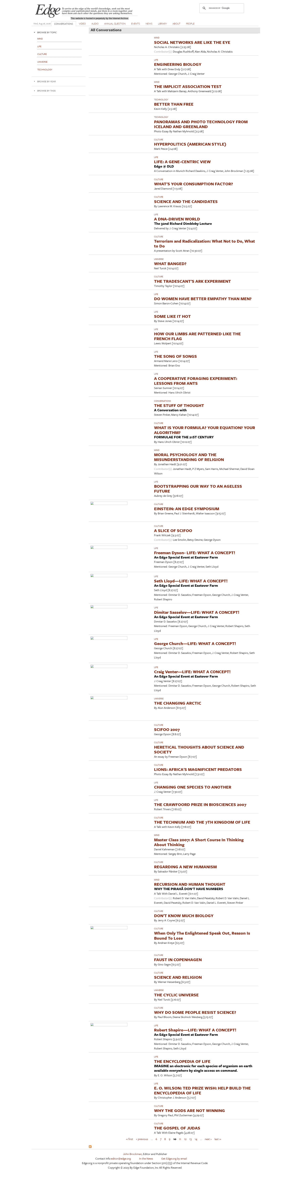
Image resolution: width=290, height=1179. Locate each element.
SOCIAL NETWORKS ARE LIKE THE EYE (192, 42)
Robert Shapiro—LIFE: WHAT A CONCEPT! (195, 1030)
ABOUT (176, 23)
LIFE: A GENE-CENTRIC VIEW (182, 162)
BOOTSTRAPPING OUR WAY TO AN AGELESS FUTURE (198, 488)
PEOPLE (190, 23)
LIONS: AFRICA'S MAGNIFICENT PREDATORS (198, 769)
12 (185, 1139)
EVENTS (135, 23)
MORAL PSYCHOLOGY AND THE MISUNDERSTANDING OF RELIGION (189, 457)
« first (129, 1139)
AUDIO (95, 23)
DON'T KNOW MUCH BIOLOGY (183, 915)
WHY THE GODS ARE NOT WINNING (189, 1110)
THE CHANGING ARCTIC (177, 703)
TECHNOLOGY (161, 99)
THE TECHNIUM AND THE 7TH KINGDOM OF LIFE (202, 822)
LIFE (156, 59)
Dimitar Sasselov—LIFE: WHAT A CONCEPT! (196, 612)
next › (208, 1139)
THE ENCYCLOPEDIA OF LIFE (182, 1061)
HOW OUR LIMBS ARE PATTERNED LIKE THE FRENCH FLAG (197, 336)
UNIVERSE (159, 259)
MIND (156, 37)
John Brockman (132, 1154)
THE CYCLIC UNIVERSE (176, 995)
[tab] (58, 32)
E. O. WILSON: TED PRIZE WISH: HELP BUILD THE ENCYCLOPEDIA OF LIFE (202, 1090)
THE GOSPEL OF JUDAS (177, 1128)
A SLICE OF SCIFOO (173, 530)
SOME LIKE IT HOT (172, 316)
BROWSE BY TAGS (46, 90)
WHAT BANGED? (170, 263)
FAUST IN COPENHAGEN (178, 959)
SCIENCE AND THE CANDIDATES (186, 201)
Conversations (162, 401)
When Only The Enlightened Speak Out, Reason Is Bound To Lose (202, 935)
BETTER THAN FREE (174, 104)
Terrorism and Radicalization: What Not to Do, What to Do (204, 243)
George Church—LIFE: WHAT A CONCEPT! (195, 643)
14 (196, 1139)
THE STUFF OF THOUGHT (179, 405)
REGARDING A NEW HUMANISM (185, 867)
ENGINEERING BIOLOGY (177, 64)
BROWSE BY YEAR (46, 81)
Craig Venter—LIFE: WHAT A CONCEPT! (192, 672)
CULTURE (158, 139)
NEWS (149, 23)
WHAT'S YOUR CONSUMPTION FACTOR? (193, 184)
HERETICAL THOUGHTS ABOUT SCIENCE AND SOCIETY (199, 749)
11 (180, 1139)
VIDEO (82, 23)
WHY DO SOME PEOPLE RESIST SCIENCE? (195, 1012)
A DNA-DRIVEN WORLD (177, 219)
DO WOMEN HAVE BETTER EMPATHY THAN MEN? (203, 299)
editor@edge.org (121, 1158)
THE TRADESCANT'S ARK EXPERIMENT (192, 281)
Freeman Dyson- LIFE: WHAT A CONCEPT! (194, 553)
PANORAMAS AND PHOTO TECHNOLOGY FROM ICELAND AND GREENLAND (201, 124)
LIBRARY (162, 23)
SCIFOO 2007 (167, 729)
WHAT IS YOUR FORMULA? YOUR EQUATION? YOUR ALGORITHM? (204, 430)
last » (217, 1139)
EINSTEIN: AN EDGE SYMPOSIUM (186, 509)
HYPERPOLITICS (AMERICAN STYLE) (190, 144)
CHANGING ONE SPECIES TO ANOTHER (192, 787)
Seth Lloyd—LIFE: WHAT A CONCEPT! (191, 581)
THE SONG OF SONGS (175, 356)
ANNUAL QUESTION (115, 23)
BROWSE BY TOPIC (47, 32)
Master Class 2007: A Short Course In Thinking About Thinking (199, 842)
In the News (146, 1158)
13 (190, 1139)
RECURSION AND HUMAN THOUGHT (189, 884)
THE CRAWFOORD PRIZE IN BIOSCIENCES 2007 (200, 804)
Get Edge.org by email (174, 1158)
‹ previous (142, 1139)
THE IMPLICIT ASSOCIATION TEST (188, 86)
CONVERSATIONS (63, 24)
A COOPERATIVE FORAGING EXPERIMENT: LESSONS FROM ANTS (195, 380)
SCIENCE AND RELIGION (178, 977)
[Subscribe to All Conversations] (90, 1147)
